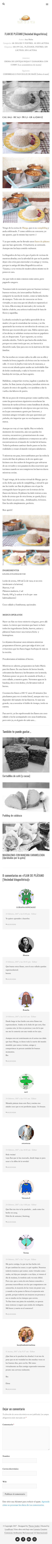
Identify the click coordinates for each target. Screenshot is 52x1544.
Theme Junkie (34, 1526)
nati (26, 1092)
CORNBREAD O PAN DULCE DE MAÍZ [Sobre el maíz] (26, 74)
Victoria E (26, 1198)
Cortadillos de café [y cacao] (16, 776)
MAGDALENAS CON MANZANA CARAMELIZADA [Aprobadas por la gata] (24, 856)
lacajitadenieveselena (26, 1345)
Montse (26, 955)
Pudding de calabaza (12, 815)
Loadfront (9, 1529)
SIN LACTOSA (31, 50)
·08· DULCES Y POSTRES (22, 43)
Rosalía (26, 1010)
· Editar (33, 914)
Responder (11, 924)
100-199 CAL (18, 47)
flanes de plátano (42, 241)
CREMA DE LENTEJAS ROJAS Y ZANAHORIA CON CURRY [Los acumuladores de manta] (26, 63)
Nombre (6, 1456)
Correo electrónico (10, 1469)
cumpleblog (42, 227)
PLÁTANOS (29, 47)
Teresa (26, 1253)
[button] (48, 2)
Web (5, 1481)
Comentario (8, 1424)
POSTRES (39, 47)
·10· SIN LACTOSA (41, 43)
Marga (25, 227)
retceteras (26, 1143)
